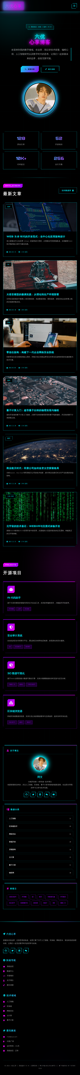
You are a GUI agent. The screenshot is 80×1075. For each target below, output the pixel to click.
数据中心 (10, 971)
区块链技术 (40, 826)
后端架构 (40, 849)
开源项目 (10, 976)
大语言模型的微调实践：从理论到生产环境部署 (33, 294)
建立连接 (51, 69)
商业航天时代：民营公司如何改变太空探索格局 (33, 468)
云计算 (40, 857)
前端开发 (40, 842)
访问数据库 (66, 190)
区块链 (9, 1006)
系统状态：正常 (13, 1051)
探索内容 (31, 69)
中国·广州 (10, 1041)
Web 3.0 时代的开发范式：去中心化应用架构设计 (36, 236)
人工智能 (40, 818)
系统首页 (10, 966)
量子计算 (40, 865)
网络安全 (40, 834)
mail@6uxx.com (12, 1037)
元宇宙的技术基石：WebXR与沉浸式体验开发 (33, 526)
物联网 (40, 873)
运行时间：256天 (13, 1046)
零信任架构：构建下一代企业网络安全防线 (30, 352)
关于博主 (10, 980)
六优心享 (13, 6)
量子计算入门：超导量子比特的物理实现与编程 (33, 410)
